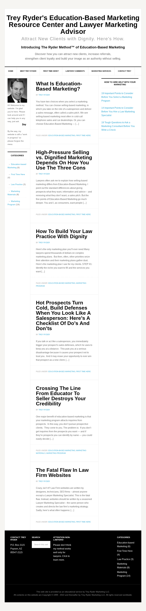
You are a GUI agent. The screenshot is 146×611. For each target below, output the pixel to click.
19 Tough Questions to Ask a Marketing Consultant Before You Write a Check (118, 126)
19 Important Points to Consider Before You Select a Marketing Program (117, 97)
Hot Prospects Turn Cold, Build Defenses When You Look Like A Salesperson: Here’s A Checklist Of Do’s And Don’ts (63, 315)
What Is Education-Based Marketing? (59, 86)
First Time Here (83, 136)
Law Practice (17, 184)
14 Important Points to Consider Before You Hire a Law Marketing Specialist (118, 112)
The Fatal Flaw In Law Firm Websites (62, 472)
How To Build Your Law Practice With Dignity (64, 233)
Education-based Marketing (61, 136)
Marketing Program (56, 453)
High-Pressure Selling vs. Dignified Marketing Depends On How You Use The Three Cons (64, 160)
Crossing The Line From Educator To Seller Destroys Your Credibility (61, 396)
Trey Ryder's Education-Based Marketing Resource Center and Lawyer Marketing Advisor (73, 24)
